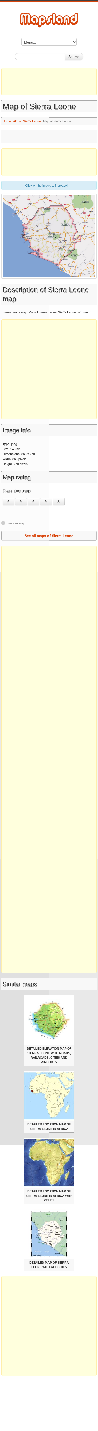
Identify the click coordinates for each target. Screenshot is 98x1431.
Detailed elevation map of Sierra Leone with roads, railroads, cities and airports (49, 1055)
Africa (17, 121)
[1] (8, 501)
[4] (46, 501)
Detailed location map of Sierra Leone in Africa (49, 1127)
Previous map (15, 523)
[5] (59, 501)
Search (74, 56)
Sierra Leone (32, 121)
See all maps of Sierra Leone (49, 535)
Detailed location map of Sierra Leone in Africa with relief (49, 1196)
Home (7, 121)
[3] (33, 501)
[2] (21, 501)
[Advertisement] (49, 81)
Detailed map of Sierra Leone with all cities (49, 1265)
